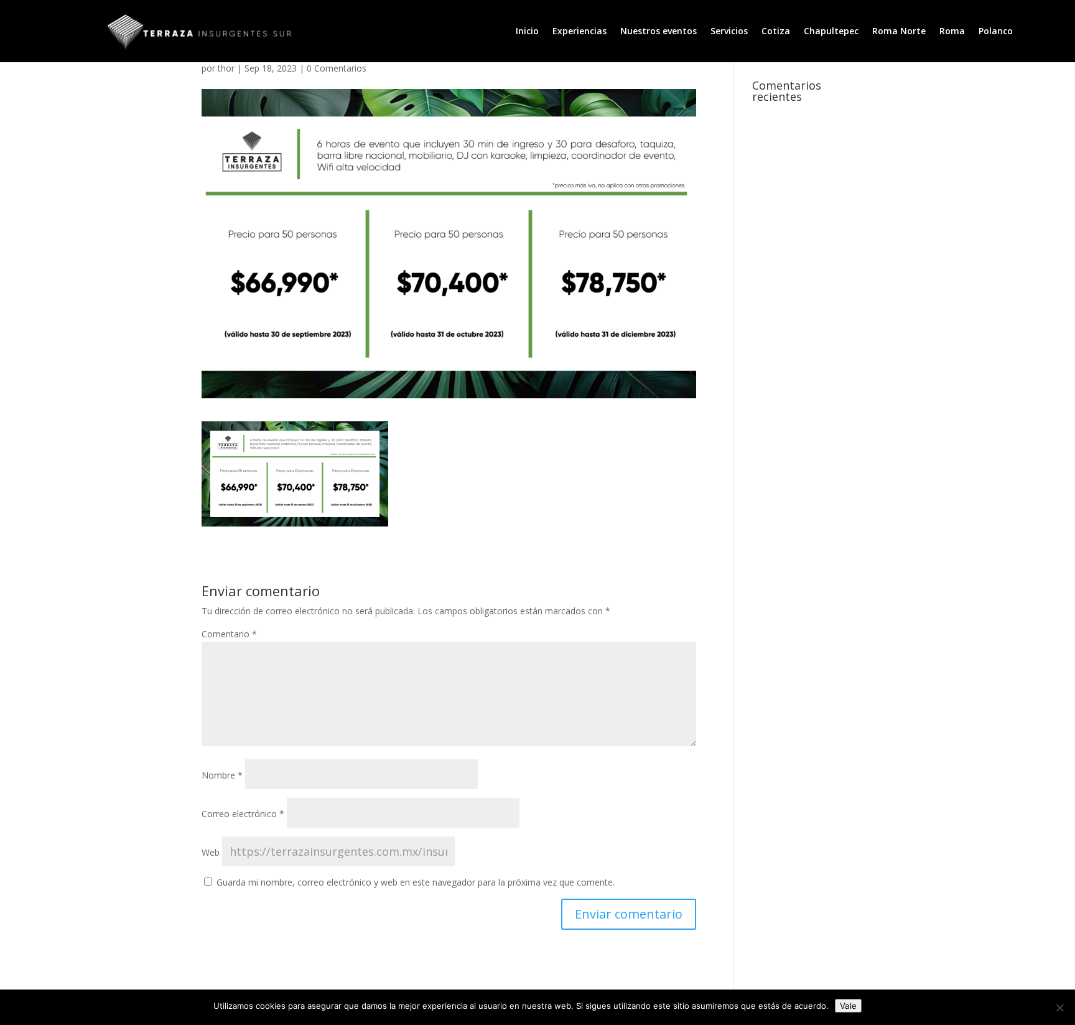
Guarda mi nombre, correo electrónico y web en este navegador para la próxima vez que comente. (415, 882)
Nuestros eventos (658, 32)
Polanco (996, 32)
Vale (848, 1006)
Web (211, 852)
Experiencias (579, 32)
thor (226, 68)
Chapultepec (831, 32)
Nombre (222, 775)
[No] (1059, 1007)
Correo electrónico (243, 814)
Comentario (229, 634)
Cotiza (775, 32)
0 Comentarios (336, 68)
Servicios (729, 32)
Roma (952, 32)
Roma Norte (899, 32)
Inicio (527, 32)
